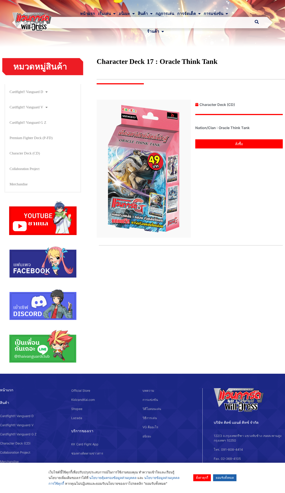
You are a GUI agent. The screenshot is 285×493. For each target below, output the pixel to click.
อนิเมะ (124, 13)
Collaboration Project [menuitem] (24, 169)
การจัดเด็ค (186, 13)
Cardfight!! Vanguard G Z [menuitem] (28, 122)
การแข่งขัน (213, 13)
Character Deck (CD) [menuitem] (25, 153)
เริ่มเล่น (104, 13)
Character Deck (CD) (217, 104)
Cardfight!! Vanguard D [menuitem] (26, 92)
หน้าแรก (87, 13)
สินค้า (143, 13)
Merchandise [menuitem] (19, 184)
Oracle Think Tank (234, 128)
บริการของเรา (82, 431)
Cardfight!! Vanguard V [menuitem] (26, 107)
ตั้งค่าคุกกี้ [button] (202, 477)
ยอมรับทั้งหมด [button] (225, 477)
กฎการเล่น (165, 13)
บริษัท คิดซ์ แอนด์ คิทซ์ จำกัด (236, 422)
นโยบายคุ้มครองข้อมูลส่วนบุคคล (112, 478)
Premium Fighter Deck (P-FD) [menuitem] (31, 138)
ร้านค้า (153, 31)
